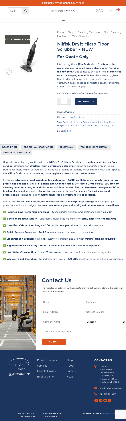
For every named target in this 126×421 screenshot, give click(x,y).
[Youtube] (105, 400)
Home (60, 32)
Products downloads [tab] (16, 152)
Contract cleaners (72, 122)
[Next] (44, 52)
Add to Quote (86, 101)
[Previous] (9, 52)
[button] (110, 10)
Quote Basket (99, 10)
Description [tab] (9, 147)
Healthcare (110, 122)
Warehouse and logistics (101, 125)
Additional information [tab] (38, 147)
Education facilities (93, 122)
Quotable (75, 125)
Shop (71, 32)
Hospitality (63, 125)
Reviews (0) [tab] (67, 147)
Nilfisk (67, 130)
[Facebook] (100, 400)
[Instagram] (96, 400)
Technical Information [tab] (94, 147)
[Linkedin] (109, 400)
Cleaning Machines (89, 32)
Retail (84, 125)
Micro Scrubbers (82, 36)
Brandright (109, 413)
